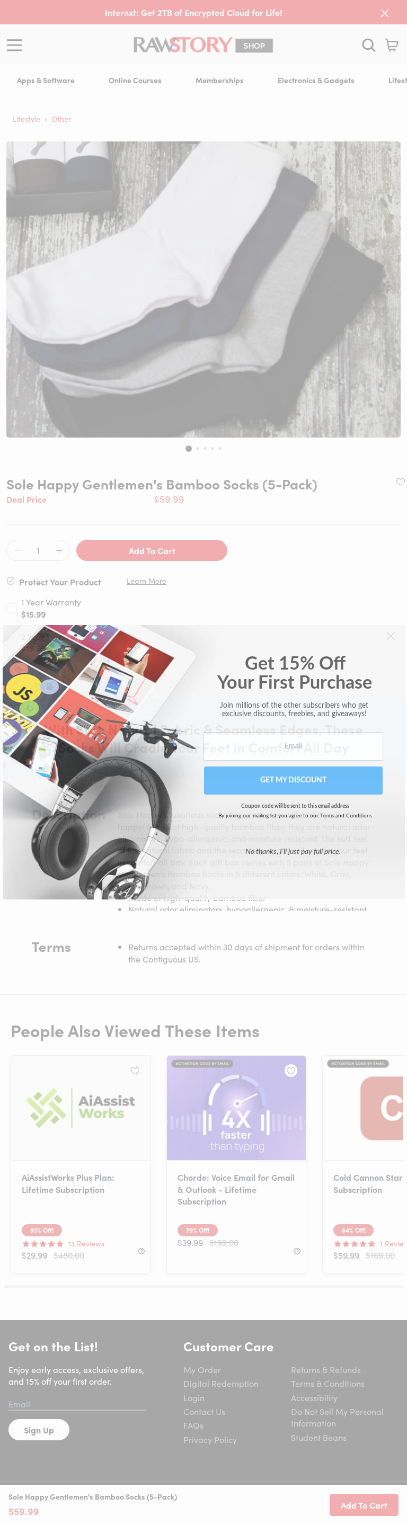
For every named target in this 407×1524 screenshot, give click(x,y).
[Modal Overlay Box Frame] (203, 762)
